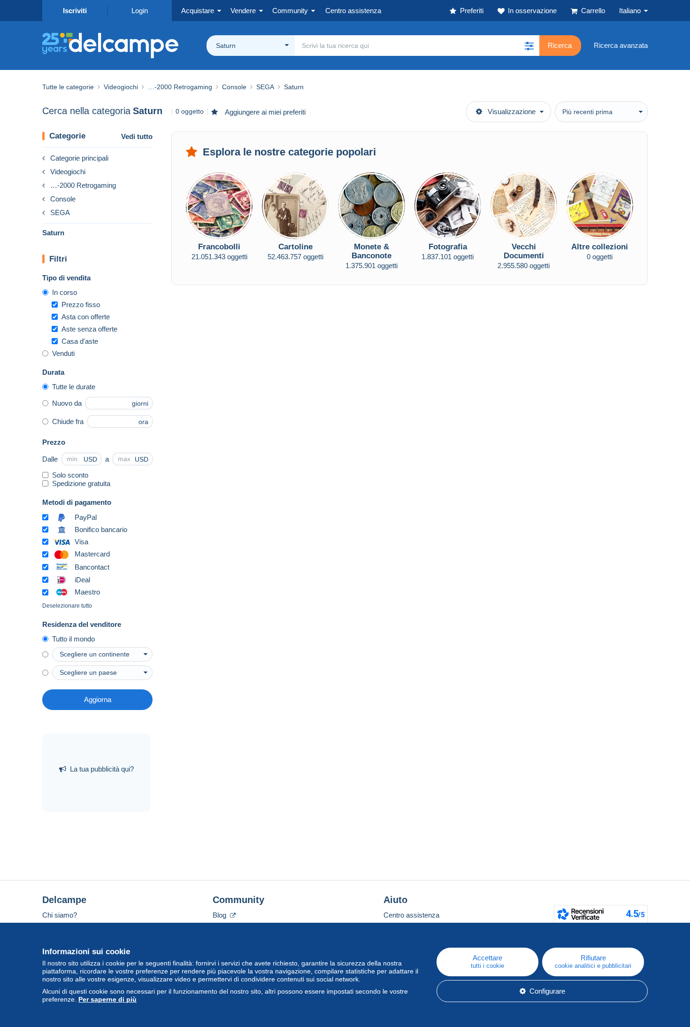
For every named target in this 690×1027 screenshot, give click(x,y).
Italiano (630, 11)
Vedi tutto (137, 136)
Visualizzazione (512, 112)
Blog (220, 915)
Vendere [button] (243, 11)
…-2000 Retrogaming (83, 185)
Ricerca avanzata (621, 45)
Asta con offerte (85, 317)
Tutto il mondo (73, 639)
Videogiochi (67, 172)
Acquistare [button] (197, 11)
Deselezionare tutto (67, 605)
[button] (529, 45)
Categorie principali (79, 158)
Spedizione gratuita (81, 483)
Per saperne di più (107, 999)
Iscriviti (75, 11)
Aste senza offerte (89, 329)
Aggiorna (97, 699)
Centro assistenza (411, 915)
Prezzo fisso (80, 305)
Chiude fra (68, 421)
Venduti (63, 353)
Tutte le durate (73, 387)
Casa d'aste (79, 341)
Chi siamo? (59, 915)
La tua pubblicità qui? (102, 769)
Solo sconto (70, 475)
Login (139, 11)
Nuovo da (67, 403)
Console (63, 199)
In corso (64, 292)
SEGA (60, 212)
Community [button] (290, 11)
